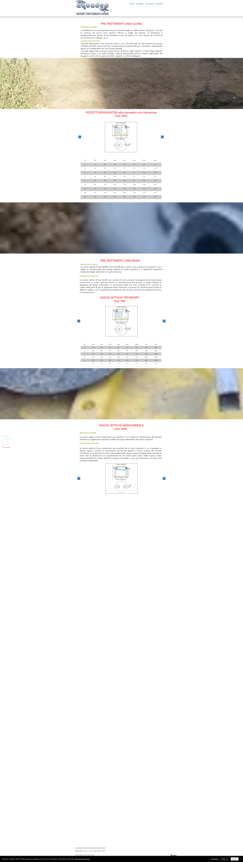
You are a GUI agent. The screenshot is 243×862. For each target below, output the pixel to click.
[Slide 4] (124, 334)
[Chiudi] (241, 858)
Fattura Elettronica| (80, 855)
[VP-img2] (122, 334)
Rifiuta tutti (225, 859)
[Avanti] (162, 137)
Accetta (234, 859)
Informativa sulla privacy (82, 859)
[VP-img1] (120, 334)
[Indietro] (79, 137)
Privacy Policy (90, 855)
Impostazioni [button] (215, 859)
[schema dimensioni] (118, 334)
